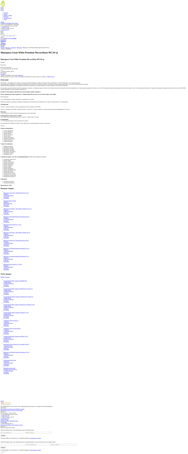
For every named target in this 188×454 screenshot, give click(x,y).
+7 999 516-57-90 (5, 27)
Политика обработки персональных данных (12, 425)
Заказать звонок (5, 419)
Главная (3, 47)
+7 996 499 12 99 (5, 30)
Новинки (3, 410)
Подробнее (6, 196)
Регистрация (4, 422)
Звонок (2, 22)
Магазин (7, 47)
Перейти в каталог (5, 277)
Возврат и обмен (8, 15)
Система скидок (8, 18)
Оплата (5, 14)
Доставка (6, 12)
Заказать (3, 435)
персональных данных (35, 438)
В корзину (3, 74)
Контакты (6, 16)
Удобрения (13, 47)
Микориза (19, 47)
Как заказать (4, 409)
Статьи (5, 19)
